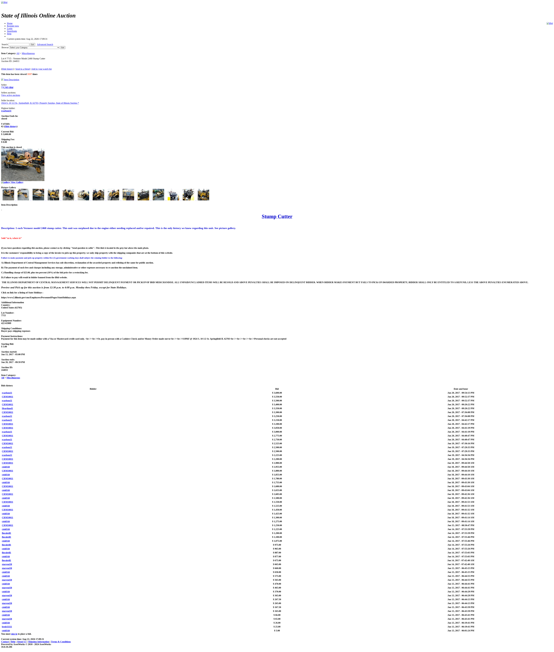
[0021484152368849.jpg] (23, 199)
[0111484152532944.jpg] (158, 199)
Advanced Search (45, 44)
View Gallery (16, 182)
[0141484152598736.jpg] (203, 199)
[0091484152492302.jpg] (128, 199)
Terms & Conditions (61, 641)
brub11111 (7, 626)
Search (5, 44)
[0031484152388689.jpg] (38, 199)
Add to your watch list (41, 69)
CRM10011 (7, 396)
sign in (14, 634)
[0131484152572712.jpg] (188, 199)
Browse (5, 47)
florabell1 (6, 533)
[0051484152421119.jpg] (68, 199)
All (17, 53)
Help (13, 641)
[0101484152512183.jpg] (143, 199)
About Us (21, 641)
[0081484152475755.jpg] (113, 199)
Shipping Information (38, 641)
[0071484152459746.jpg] (98, 199)
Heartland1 (7, 408)
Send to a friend (22, 69)
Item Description (11, 79)
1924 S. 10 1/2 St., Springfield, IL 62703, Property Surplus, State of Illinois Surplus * (40, 103)
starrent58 (7, 564)
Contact (5, 641)
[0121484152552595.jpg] (173, 199)
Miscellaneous (28, 53)
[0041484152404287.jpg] (53, 199)
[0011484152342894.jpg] (8, 199)
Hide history (7, 69)
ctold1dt (6, 467)
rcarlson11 (6, 111)
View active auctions (10, 95)
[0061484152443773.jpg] (83, 199)
